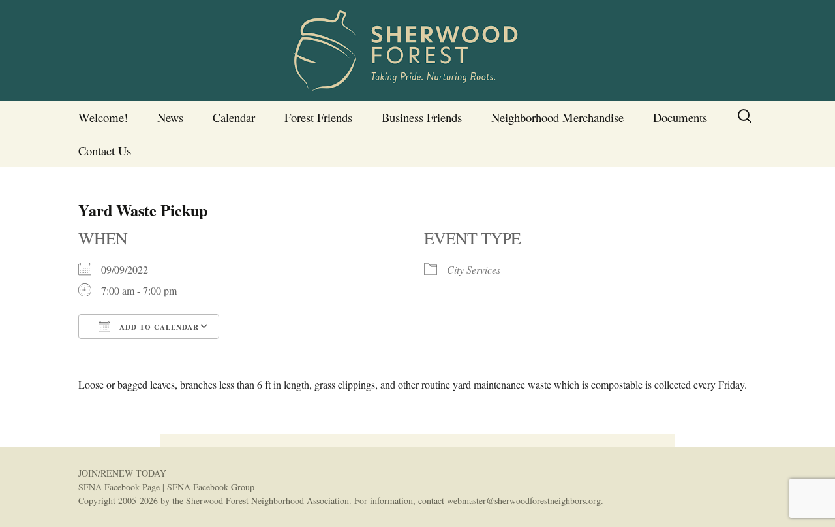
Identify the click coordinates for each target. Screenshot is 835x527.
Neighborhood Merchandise (557, 117)
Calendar (234, 117)
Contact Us (104, 150)
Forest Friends (318, 117)
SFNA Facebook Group (210, 487)
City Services (473, 269)
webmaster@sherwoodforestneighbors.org (524, 500)
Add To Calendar (158, 327)
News (170, 117)
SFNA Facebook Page (119, 487)
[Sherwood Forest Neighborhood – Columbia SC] (417, 50)
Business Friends (422, 117)
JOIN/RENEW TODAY (122, 473)
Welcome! (103, 117)
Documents (680, 117)
